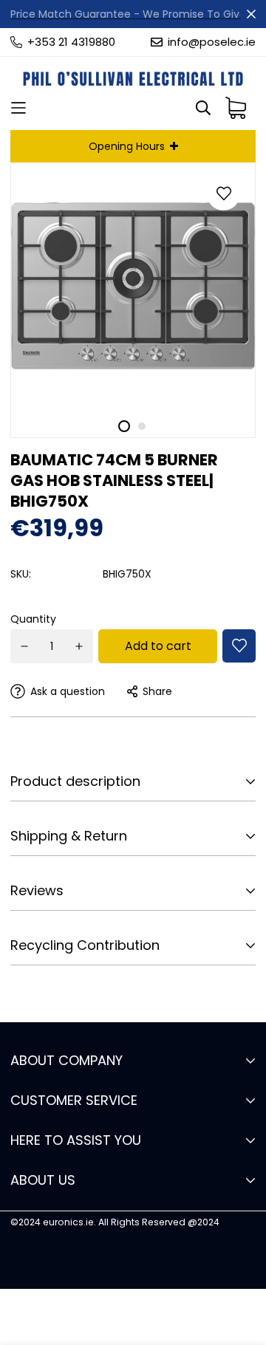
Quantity (33, 619)
